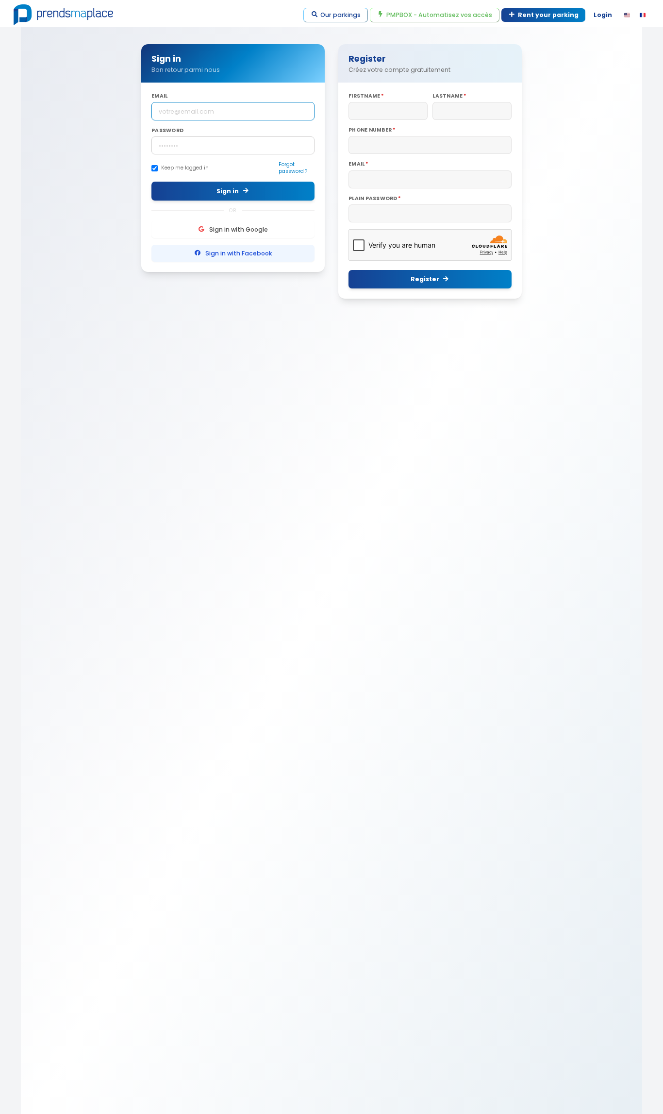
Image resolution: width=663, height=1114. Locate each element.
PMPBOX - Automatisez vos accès (439, 15)
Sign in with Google (238, 229)
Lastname (447, 96)
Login (603, 15)
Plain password (373, 198)
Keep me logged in (185, 168)
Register (425, 279)
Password (167, 130)
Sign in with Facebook (238, 253)
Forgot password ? (293, 168)
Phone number (370, 130)
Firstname (364, 96)
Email (159, 96)
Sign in (227, 191)
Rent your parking (548, 15)
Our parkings (340, 15)
